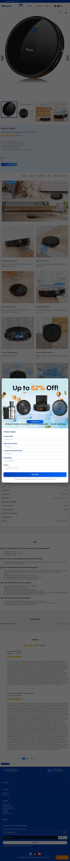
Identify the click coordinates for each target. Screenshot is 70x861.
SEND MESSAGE (35, 474)
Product (6, 465)
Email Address (8, 458)
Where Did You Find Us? (10, 443)
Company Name (8, 436)
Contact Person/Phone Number (13, 450)
